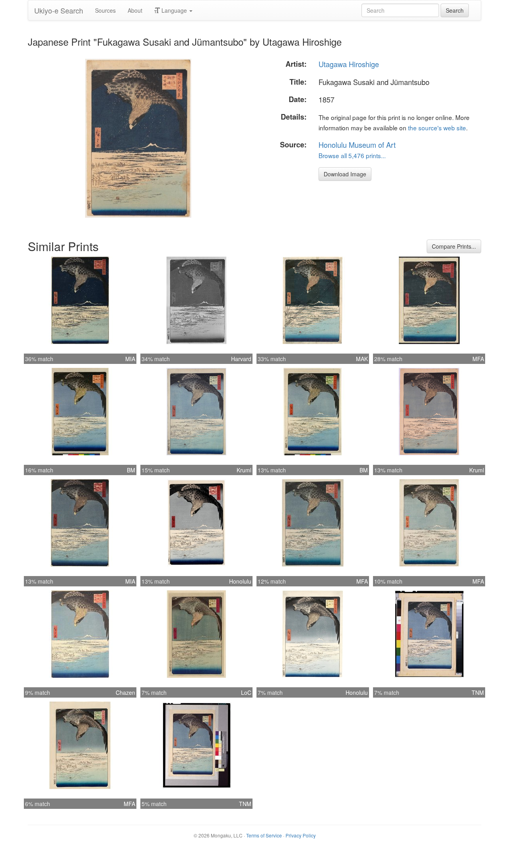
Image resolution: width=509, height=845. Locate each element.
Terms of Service (264, 835)
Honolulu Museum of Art (357, 144)
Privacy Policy (301, 835)
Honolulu (240, 581)
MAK (362, 359)
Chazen (125, 692)
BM (131, 470)
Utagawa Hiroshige (349, 64)
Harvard (241, 359)
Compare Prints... (454, 246)
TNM (478, 692)
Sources (105, 10)
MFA (478, 359)
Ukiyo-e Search (58, 10)
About (135, 10)
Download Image (345, 174)
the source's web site (437, 127)
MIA (130, 359)
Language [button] (174, 10)
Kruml (244, 470)
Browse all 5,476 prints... (352, 155)
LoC (246, 692)
